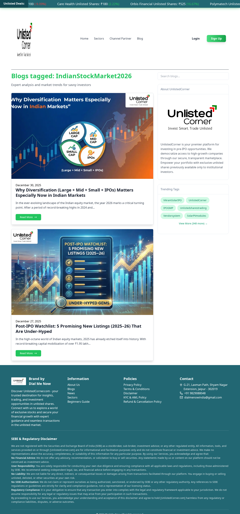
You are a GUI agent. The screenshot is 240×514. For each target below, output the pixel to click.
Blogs (71, 389)
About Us (73, 385)
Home (84, 38)
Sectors (99, 38)
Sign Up (216, 38)
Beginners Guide (78, 402)
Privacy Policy (132, 385)
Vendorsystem (171, 215)
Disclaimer (131, 393)
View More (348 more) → (193, 223)
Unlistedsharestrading (193, 208)
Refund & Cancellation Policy (142, 402)
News (71, 393)
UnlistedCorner (198, 200)
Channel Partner (120, 38)
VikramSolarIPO (172, 200)
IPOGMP (168, 208)
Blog (140, 38)
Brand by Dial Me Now (40, 381)
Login (196, 38)
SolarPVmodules (196, 215)
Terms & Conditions (137, 389)
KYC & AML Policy (135, 397)
